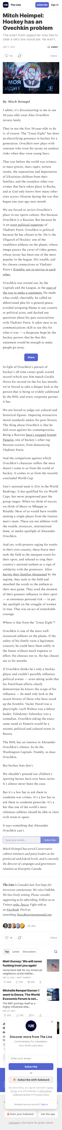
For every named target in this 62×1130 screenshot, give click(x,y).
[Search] (55, 951)
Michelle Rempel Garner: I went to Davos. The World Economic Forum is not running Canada (21, 995)
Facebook (13, 909)
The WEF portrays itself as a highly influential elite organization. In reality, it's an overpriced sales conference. (20, 1005)
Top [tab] (7, 951)
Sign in (55, 4)
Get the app (48, 1114)
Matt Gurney (24, 977)
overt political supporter (27, 224)
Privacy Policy (42, 1094)
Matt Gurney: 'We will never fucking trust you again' (22, 963)
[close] (52, 1021)
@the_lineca (21, 904)
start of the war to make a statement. (29, 290)
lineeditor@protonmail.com (34, 914)
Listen (54, 46)
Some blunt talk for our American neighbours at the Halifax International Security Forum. (22, 971)
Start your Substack (22, 1114)
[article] (31, 971)
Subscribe (42, 4)
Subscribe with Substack (33, 1079)
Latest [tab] (15, 951)
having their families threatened (25, 574)
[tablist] (20, 951)
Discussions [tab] (29, 951)
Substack (14, 1122)
